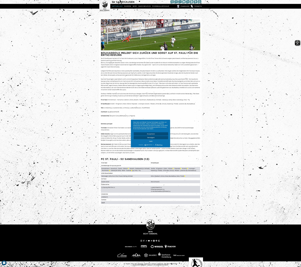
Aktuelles (117, 6)
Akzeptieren (151, 134)
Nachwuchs (144, 6)
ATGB (165, 263)
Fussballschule (160, 6)
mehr (151, 141)
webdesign (149, 264)
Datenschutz (160, 263)
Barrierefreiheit (173, 263)
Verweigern (151, 137)
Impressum (154, 263)
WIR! (135, 6)
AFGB (168, 263)
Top (124, 263)
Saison (127, 6)
